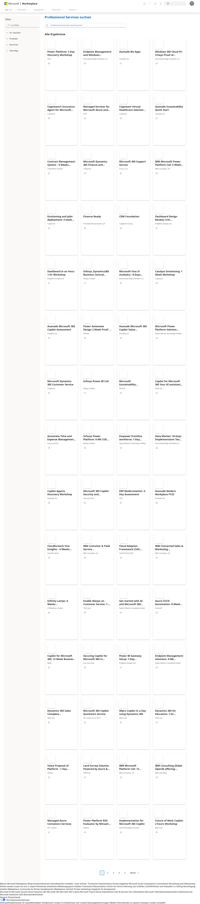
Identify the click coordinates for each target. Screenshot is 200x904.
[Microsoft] (11, 3)
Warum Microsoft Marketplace (13, 883)
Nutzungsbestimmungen (98, 902)
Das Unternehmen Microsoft (141, 891)
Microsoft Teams (87, 891)
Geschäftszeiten (57, 883)
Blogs (30, 883)
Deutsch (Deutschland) (10, 897)
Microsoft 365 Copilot (69, 891)
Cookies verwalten (157, 902)
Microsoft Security (19, 891)
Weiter (133, 873)
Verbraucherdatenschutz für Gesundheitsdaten (20, 902)
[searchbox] (25, 25)
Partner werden (7, 886)
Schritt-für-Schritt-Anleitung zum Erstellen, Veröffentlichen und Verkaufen (140, 886)
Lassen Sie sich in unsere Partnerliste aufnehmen (35, 886)
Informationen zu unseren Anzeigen (133, 902)
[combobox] (86, 25)
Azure (30, 891)
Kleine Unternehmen (105, 891)
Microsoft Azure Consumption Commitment (149, 883)
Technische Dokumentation (100, 883)
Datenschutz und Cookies (75, 902)
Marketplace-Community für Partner (24, 889)
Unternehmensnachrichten (166, 891)
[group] (48, 63)
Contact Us (59, 902)
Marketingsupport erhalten (69, 886)
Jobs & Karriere (121, 891)
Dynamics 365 (40, 891)
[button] (46, 25)
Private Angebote (120, 883)
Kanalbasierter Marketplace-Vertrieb (57, 889)
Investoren (13, 894)
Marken (113, 902)
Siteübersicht (47, 902)
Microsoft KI (5, 891)
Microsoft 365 (53, 891)
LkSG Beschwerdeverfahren (31, 894)
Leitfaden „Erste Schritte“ (76, 883)
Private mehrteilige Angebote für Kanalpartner (95, 889)
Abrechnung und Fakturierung (182, 883)
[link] (61, 64)
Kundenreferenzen (41, 883)
